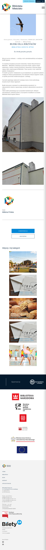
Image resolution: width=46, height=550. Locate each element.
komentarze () (23, 231)
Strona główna (8, 39)
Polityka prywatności (7, 527)
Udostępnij (27, 235)
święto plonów (24, 317)
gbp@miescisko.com (7, 497)
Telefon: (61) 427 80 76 (7, 496)
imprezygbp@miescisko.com (9, 500)
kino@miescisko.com (7, 501)
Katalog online (6, 483)
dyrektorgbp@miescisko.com (9, 498)
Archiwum (4, 531)
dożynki (14, 317)
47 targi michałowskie (19, 268)
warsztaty (15, 364)
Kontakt (4, 480)
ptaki (32, 47)
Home (3, 471)
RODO (3, 529)
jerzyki (25, 47)
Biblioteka (5, 474)
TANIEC (26, 362)
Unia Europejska (6, 533)
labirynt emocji (17, 362)
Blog (3, 477)
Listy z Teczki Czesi (27, 294)
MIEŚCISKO (15, 270)
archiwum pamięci (17, 292)
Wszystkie (16, 39)
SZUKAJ (39, 1)
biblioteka (16, 47)
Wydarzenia (24, 39)
